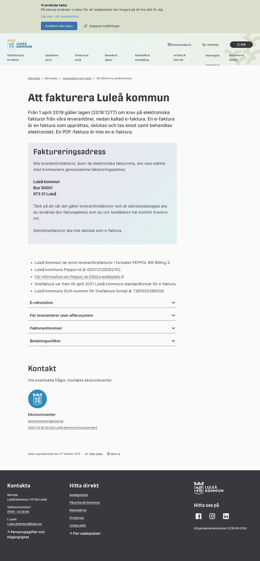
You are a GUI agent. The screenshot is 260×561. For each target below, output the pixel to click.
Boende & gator (111, 57)
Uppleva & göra (51, 57)
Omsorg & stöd (82, 57)
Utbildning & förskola (15, 57)
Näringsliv (213, 55)
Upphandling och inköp (77, 78)
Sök (243, 44)
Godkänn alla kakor (59, 26)
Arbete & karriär (180, 57)
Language (212, 44)
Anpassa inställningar (104, 26)
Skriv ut (115, 454)
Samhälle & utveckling (142, 57)
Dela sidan (96, 454)
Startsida (34, 78)
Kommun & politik (236, 57)
